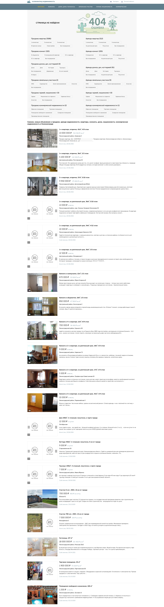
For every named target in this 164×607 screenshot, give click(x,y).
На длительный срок (91, 46)
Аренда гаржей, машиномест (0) (99, 93)
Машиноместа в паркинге (48, 96)
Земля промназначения (59, 84)
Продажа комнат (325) (40, 51)
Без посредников (65, 46)
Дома (32, 67)
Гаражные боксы (65, 96)
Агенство (74, 84)
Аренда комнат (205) (94, 51)
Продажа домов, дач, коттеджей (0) (45, 64)
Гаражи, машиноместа (104, 6)
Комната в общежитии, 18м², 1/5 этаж (73, 298)
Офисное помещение (37, 109)
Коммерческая (121, 6)
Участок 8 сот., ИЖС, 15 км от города (73, 490)
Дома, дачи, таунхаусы (66, 6)
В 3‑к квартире (35, 58)
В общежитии (35, 55)
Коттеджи (51, 67)
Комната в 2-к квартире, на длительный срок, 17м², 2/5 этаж (82, 370)
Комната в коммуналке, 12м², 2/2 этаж (73, 274)
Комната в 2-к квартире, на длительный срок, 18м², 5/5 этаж (82, 346)
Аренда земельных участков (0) (98, 80)
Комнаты (51, 6)
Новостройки (51, 46)
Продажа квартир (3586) (41, 39)
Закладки (116, 1)
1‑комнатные (35, 42)
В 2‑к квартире (69, 55)
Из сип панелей (63, 71)
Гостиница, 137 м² (65, 538)
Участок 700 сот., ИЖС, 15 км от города (74, 514)
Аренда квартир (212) (94, 39)
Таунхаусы (62, 67)
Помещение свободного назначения (41, 112)
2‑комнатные (48, 42)
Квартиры (41, 6)
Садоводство (43, 84)
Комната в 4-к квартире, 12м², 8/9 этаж (74, 322)
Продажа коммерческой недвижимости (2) (49, 105)
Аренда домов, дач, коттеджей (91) (100, 67)
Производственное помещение (40, 116)
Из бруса (33, 74)
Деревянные (50, 71)
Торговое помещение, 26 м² (69, 562)
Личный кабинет (129, 1)
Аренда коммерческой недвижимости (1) (103, 105)
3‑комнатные (60, 42)
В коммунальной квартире (52, 55)
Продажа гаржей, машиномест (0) (45, 93)
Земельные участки (85, 6)
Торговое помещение (55, 109)
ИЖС (32, 84)
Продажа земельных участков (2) (44, 80)
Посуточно (106, 46)
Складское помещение (64, 112)
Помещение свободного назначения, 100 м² (75, 586)
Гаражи (33, 96)
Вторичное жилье (36, 46)
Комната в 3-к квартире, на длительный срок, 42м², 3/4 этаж (82, 394)
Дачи (41, 67)
